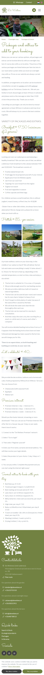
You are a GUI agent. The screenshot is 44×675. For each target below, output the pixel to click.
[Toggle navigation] (39, 10)
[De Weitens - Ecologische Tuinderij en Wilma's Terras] (11, 10)
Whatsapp (19, 2)
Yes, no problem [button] (32, 671)
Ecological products (9, 633)
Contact (29, 2)
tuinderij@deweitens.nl (13, 587)
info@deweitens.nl (11, 613)
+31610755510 (11, 590)
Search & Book (7, 630)
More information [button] (14, 666)
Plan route (8, 577)
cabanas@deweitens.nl (13, 600)
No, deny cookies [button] (11, 671)
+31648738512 (11, 616)
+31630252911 (11, 603)
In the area (5, 639)
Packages (5, 636)
